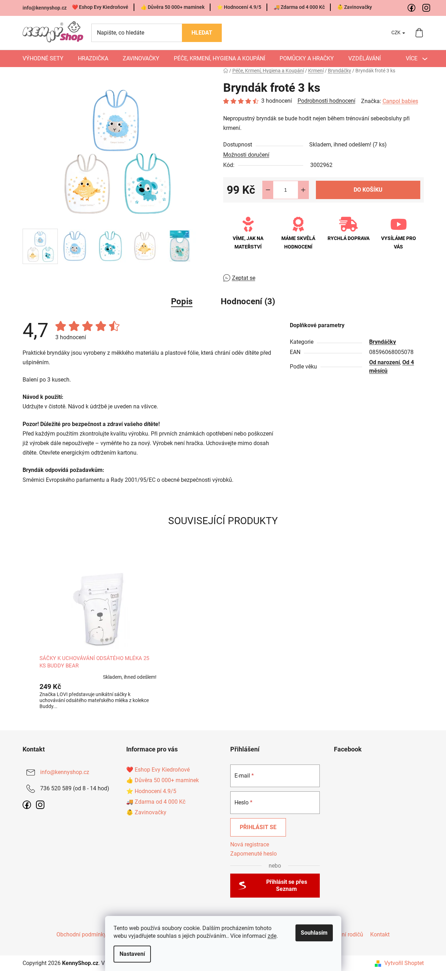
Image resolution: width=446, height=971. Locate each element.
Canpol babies (400, 101)
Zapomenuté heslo (253, 853)
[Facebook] (412, 8)
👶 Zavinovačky (354, 7)
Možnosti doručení (246, 154)
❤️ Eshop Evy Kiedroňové (100, 7)
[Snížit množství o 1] (268, 190)
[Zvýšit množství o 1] (303, 190)
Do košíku (368, 189)
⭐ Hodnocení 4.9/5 (239, 7)
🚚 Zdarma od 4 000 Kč (299, 7)
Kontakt (380, 934)
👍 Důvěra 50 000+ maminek (172, 7)
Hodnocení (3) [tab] (248, 301)
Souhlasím (314, 932)
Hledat (201, 32)
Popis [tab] (182, 301)
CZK (396, 32)
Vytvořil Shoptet (404, 963)
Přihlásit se (258, 827)
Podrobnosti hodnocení (326, 100)
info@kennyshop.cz (45, 8)
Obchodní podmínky (81, 934)
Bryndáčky (382, 341)
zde (272, 936)
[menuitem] (43, 58)
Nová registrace (249, 844)
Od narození (384, 362)
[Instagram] (426, 8)
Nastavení (132, 954)
